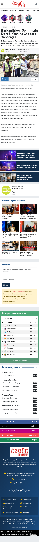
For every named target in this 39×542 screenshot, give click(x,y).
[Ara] (36, 4)
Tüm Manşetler (27, 507)
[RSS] (28, 490)
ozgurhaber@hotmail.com (21, 483)
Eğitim (28, 521)
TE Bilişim (24, 527)
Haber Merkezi (17, 189)
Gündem (4, 11)
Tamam (33, 534)
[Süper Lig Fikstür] (36, 367)
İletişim (34, 524)
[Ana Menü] (2, 4)
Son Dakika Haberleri (11, 512)
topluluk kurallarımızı (18, 291)
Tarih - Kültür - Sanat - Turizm (12, 521)
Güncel (13, 11)
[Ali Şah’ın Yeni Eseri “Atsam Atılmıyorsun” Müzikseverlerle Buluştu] (28, 208)
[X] (14, 490)
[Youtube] (21, 490)
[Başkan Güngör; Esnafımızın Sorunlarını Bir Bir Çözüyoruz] (28, 246)
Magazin (5, 524)
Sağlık (23, 521)
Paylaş (6, 79)
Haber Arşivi (26, 512)
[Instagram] (17, 490)
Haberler (4, 27)
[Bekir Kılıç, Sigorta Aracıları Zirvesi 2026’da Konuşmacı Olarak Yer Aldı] (10, 226)
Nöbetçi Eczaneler (11, 499)
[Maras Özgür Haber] (18, 4)
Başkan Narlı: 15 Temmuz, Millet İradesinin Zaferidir (10, 216)
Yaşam (33, 521)
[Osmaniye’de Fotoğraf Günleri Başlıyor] (10, 246)
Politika (21, 11)
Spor (28, 11)
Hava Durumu (27, 499)
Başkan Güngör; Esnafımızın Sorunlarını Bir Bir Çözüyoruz (28, 254)
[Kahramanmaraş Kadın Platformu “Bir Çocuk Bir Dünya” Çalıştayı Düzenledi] (28, 226)
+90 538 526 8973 (21, 479)
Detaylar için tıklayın (19, 360)
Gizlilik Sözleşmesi (25, 524)
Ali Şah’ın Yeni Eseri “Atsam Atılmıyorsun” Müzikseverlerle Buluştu (28, 216)
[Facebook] (11, 490)
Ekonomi (25, 519)
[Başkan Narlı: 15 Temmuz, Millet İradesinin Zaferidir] (10, 208)
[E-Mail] (13, 192)
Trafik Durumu (27, 503)
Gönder (6, 285)
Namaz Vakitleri (10, 503)
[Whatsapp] (24, 490)
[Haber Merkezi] (6, 190)
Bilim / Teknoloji (14, 524)
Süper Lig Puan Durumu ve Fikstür (8, 508)
